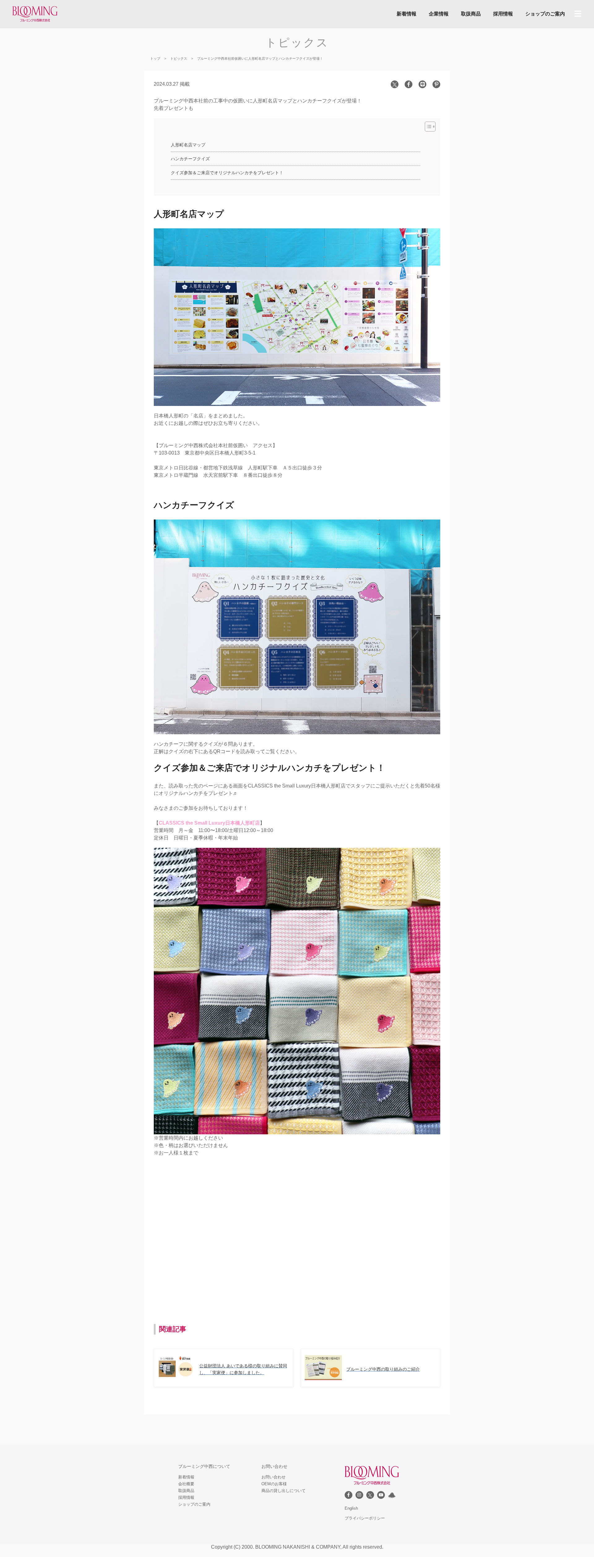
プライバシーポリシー (365, 1518)
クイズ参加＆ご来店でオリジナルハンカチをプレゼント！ (227, 172)
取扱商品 (471, 13)
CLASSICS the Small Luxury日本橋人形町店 (209, 823)
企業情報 (439, 13)
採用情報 (503, 13)
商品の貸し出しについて (283, 1490)
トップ (155, 58)
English (351, 1508)
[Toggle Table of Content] (427, 126)
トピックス (178, 58)
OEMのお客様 (274, 1484)
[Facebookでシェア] (408, 84)
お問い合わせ (273, 1477)
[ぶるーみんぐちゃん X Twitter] (392, 1495)
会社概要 (186, 1484)
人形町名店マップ (188, 144)
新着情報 (406, 13)
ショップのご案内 (545, 13)
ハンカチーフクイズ (190, 158)
